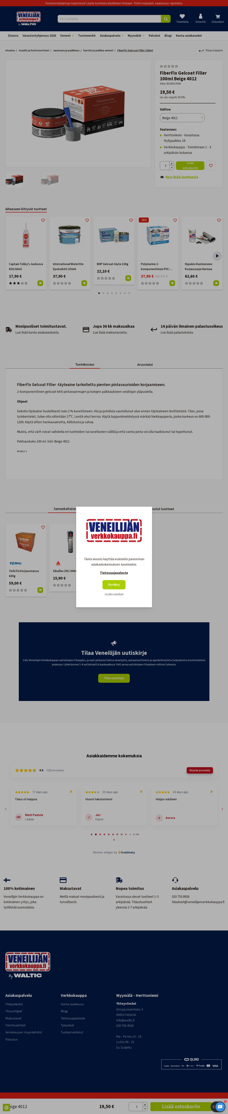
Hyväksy (114, 584)
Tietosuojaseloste (114, 573)
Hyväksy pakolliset (114, 594)
